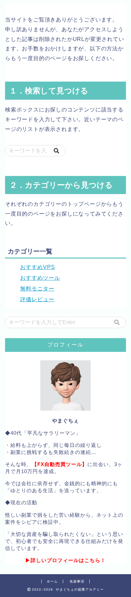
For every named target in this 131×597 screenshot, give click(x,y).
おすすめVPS (37, 267)
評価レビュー (37, 299)
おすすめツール (40, 278)
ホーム (52, 581)
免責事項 (77, 581)
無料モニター (37, 288)
